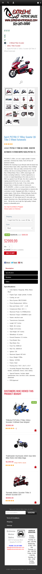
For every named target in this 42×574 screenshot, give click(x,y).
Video (7, 281)
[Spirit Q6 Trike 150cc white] (31, 91)
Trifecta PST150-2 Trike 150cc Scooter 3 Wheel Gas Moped (18, 421)
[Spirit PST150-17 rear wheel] (31, 114)
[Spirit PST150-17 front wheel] (24, 114)
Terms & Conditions (13, 518)
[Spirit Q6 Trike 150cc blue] (16, 91)
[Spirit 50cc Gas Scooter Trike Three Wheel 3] (9, 106)
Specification (10, 273)
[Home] (21, 17)
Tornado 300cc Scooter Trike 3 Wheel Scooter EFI (18, 494)
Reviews (8, 277)
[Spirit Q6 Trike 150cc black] (24, 91)
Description (10, 268)
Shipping (9, 216)
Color (8, 224)
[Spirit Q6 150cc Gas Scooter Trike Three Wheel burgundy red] (9, 91)
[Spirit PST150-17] (9, 99)
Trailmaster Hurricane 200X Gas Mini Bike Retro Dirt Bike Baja (21, 457)
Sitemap (9, 525)
